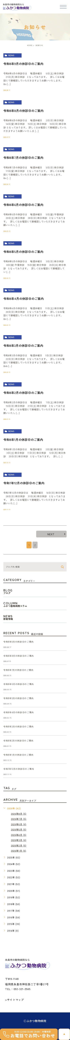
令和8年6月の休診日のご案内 (23, 204)
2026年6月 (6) (18, 824)
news (11, 55)
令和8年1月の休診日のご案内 (23, 439)
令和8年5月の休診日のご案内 (23, 251)
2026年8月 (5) (18, 813)
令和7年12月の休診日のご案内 (23, 483)
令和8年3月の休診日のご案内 (23, 345)
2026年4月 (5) (18, 835)
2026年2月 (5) (18, 845)
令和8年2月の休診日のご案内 (23, 392)
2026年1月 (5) (18, 850)
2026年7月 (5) (18, 819)
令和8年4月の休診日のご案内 (23, 298)
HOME (29, 45)
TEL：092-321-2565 (17, 989)
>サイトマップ (14, 1000)
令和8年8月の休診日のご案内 (18, 656)
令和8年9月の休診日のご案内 (23, 63)
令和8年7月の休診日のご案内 (23, 157)
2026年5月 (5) (18, 829)
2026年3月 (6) (18, 840)
